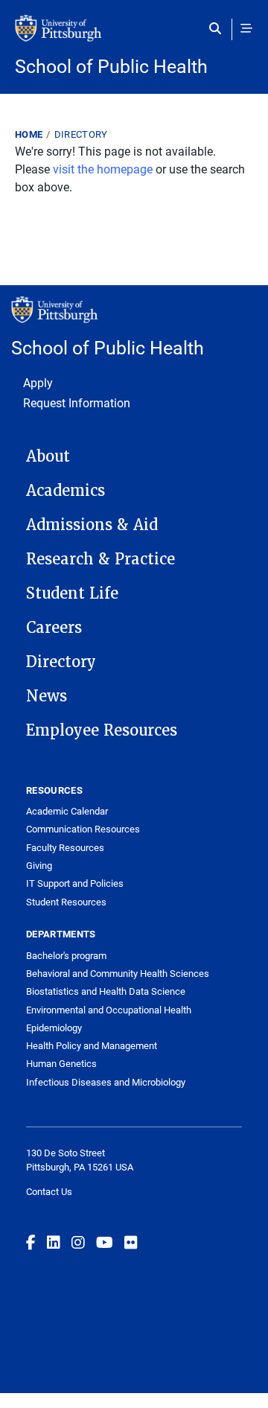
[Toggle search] (218, 28)
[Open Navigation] (246, 28)
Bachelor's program (66, 955)
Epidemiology (54, 1027)
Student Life (72, 593)
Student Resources (66, 901)
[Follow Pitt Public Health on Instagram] (78, 1242)
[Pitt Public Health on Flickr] (131, 1242)
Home (28, 134)
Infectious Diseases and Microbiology (105, 1082)
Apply (38, 382)
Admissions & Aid (92, 525)
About (48, 456)
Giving (39, 865)
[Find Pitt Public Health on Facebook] (31, 1242)
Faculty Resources (65, 847)
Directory (81, 134)
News (46, 696)
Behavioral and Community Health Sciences (117, 973)
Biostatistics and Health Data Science (105, 991)
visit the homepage (103, 168)
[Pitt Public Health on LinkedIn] (53, 1242)
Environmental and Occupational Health (108, 1009)
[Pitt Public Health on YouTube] (104, 1242)
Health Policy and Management (91, 1045)
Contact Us (49, 1191)
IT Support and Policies (75, 883)
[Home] (134, 36)
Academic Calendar (67, 811)
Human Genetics (61, 1063)
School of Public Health (111, 66)
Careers (54, 627)
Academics (65, 490)
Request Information (76, 402)
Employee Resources (101, 730)
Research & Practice (100, 559)
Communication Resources (83, 828)
